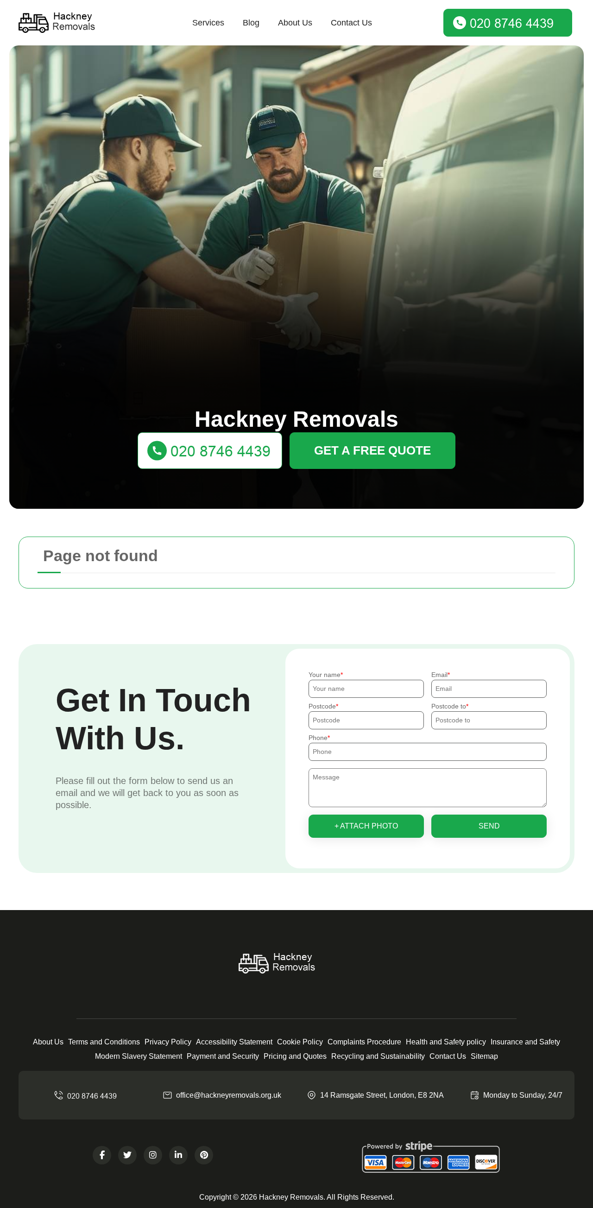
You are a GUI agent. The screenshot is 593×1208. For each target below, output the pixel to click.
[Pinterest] (204, 1155)
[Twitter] (127, 1155)
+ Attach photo (366, 826)
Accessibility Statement (234, 1042)
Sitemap (484, 1056)
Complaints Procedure (364, 1042)
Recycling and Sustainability (378, 1056)
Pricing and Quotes (295, 1056)
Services (208, 22)
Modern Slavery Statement (138, 1056)
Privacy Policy (168, 1042)
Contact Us (351, 22)
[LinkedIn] (178, 1155)
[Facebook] (102, 1155)
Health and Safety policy (446, 1042)
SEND (489, 826)
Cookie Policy (300, 1042)
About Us (295, 22)
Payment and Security (223, 1056)
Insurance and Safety (525, 1042)
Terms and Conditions (104, 1042)
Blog (251, 22)
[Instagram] (153, 1155)
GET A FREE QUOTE (372, 450)
